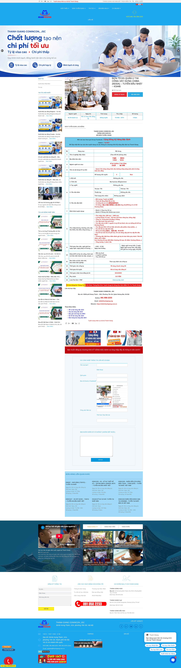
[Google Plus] (42, 1)
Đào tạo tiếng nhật (97, 592)
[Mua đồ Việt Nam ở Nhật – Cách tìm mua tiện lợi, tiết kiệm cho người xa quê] (50, 313)
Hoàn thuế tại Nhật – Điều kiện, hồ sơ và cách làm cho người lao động (49, 277)
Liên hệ (90, 19)
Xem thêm (49, 116)
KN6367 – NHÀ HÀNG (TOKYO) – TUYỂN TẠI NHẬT (76, 483)
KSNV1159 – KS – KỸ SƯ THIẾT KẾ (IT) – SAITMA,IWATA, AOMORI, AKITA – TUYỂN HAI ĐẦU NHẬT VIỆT (103, 483)
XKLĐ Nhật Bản (96, 595)
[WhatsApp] (51, 1)
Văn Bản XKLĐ (103, 8)
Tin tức (91, 8)
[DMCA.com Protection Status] (44, 651)
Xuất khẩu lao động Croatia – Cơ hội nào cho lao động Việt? (49, 135)
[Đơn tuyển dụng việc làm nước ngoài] (90, 51)
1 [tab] (113, 568)
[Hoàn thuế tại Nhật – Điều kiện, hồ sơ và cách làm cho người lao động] (50, 267)
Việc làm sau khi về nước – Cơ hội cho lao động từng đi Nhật (49, 254)
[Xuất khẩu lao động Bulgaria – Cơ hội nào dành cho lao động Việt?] (50, 102)
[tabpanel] (97, 549)
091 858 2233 (135, 94)
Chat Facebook (8, 649)
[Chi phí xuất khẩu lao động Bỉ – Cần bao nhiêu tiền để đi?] (50, 147)
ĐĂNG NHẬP (139, 1)
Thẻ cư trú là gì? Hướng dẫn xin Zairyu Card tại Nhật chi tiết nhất (49, 232)
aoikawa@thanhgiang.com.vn (56, 648)
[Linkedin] (48, 1)
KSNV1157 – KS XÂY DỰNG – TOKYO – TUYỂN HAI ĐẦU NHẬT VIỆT (77, 500)
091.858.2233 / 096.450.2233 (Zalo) (60, 645)
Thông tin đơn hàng (80, 589)
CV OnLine (115, 8)
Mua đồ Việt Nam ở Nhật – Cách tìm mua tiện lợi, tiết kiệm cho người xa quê (50, 323)
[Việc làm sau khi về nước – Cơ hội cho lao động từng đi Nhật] (50, 244)
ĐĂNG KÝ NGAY (119, 94)
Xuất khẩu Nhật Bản (44, 83)
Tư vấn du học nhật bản (81, 592)
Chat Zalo (7, 647)
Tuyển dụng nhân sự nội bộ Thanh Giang (65, 1)
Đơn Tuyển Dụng (78, 8)
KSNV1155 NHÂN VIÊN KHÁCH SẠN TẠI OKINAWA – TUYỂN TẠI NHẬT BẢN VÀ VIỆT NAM (129, 501)
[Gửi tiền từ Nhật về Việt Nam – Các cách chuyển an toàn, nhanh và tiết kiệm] (50, 290)
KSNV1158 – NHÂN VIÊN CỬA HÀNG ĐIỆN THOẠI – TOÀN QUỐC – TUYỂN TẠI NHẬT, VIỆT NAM (129, 483)
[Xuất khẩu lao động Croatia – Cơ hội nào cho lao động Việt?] (50, 125)
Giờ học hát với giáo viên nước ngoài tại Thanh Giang (54, 550)
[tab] (92, 526)
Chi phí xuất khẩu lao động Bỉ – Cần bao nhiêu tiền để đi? (49, 157)
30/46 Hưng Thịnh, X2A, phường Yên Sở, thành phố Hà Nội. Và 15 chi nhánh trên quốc (56, 639)
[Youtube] (45, 1)
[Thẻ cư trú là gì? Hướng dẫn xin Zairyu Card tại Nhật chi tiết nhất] (50, 222)
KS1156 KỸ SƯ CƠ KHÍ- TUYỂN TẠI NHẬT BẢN (103, 500)
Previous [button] (2, 50)
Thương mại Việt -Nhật (99, 589)
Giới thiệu (64, 8)
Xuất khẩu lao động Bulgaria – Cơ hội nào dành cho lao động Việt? (49, 112)
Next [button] (178, 50)
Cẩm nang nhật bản (80, 595)
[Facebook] (39, 1)
